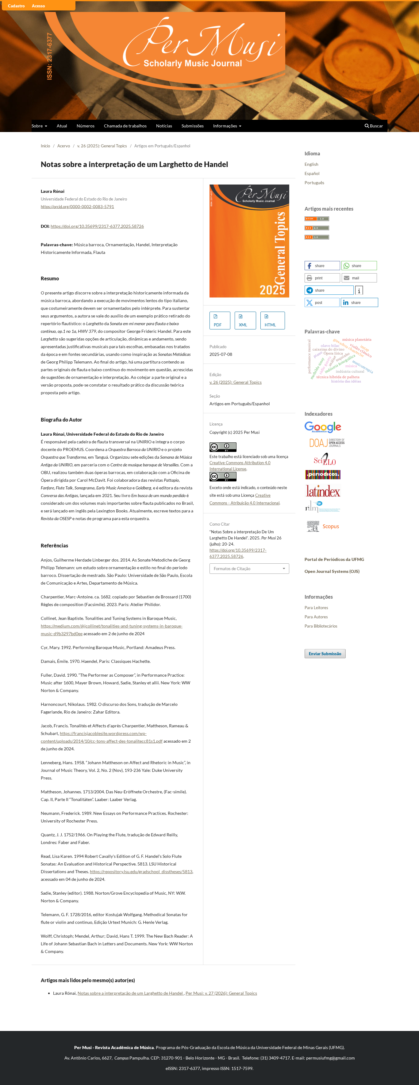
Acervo (63, 145)
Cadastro (16, 5)
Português (314, 182)
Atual (62, 125)
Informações (225, 125)
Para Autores (316, 616)
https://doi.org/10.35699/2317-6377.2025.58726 (97, 226)
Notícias (164, 125)
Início (45, 145)
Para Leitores (316, 607)
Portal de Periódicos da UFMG (334, 559)
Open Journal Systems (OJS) (332, 571)
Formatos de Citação (232, 568)
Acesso (38, 5)
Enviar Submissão (325, 653)
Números (85, 125)
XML (243, 324)
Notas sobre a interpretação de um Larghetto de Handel (131, 993)
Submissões (193, 125)
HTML (270, 324)
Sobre (38, 125)
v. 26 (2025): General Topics (102, 145)
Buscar (376, 125)
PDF (217, 324)
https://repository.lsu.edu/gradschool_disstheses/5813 (141, 871)
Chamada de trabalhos (125, 125)
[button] (322, 265)
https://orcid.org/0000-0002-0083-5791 (77, 206)
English (311, 164)
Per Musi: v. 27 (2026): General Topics (221, 993)
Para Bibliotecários (321, 626)
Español (312, 173)
